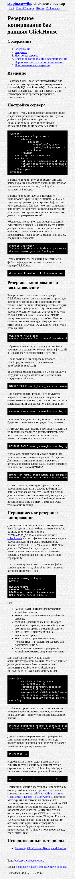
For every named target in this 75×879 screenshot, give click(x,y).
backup (18, 860)
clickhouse (29, 860)
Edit (11, 8)
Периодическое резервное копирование (39, 62)
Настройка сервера (26, 55)
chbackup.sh (14, 538)
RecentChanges (25, 8)
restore (40, 860)
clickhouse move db (48, 866)
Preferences (53, 8)
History (40, 8)
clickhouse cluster (25, 866)
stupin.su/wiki (19, 3)
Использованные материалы (32, 65)
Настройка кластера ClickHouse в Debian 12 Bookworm (35, 795)
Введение (21, 52)
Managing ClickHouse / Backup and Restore (40, 848)
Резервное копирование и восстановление (41, 58)
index (63, 866)
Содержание (22, 48)
